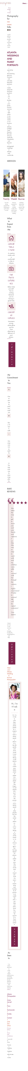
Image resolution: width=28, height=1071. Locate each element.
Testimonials (11, 1010)
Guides (9, 1014)
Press (8, 1006)
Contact (9, 1018)
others (8, 989)
